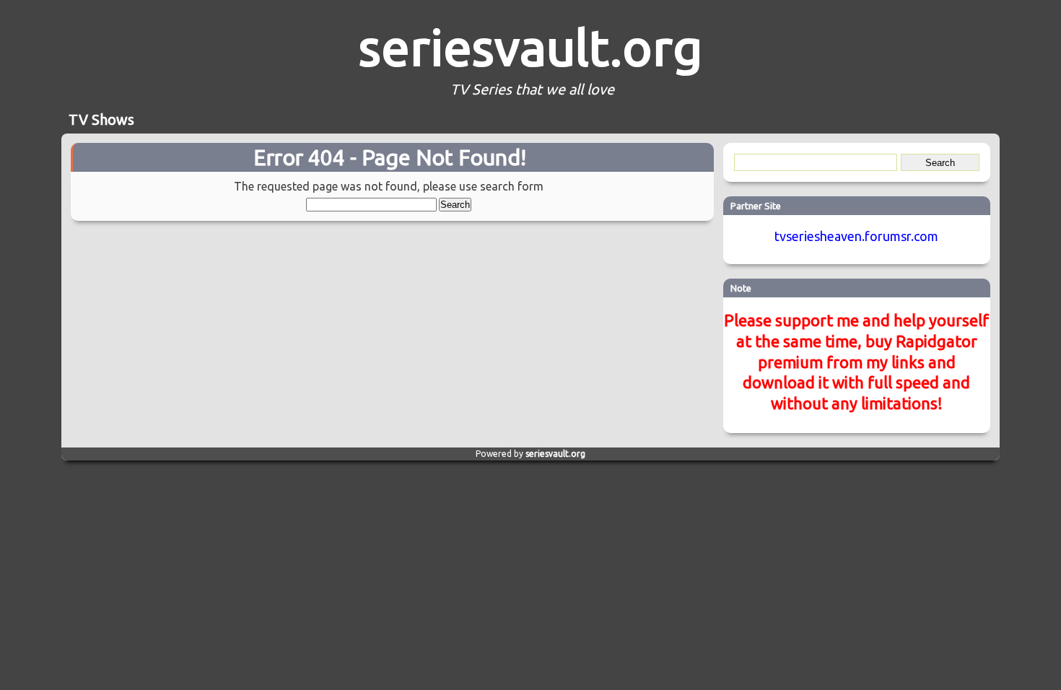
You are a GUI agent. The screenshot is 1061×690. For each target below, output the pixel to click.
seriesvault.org (530, 47)
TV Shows (101, 119)
